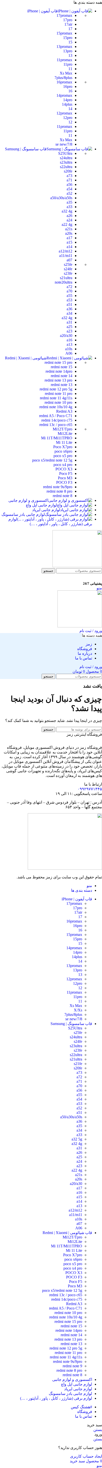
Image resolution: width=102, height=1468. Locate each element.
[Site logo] (77, 566)
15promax (64, 33)
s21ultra (66, 278)
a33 (69, 207)
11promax (64, 60)
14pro (67, 100)
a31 (69, 322)
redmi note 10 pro (58, 402)
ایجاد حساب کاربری (86, 1456)
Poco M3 (65, 478)
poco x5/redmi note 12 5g (52, 460)
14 (70, 109)
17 (70, 29)
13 (70, 55)
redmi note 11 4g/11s (56, 398)
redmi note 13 (61, 385)
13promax (64, 46)
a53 (69, 300)
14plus (67, 104)
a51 (69, 304)
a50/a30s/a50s (61, 198)
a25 (69, 327)
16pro (67, 86)
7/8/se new (63, 144)
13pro (67, 51)
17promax (64, 15)
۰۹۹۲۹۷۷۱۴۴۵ (89, 789)
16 (70, 91)
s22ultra (66, 167)
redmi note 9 (72, 1366)
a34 (69, 313)
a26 (69, 215)
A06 (68, 353)
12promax (64, 113)
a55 (69, 295)
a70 (69, 291)
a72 (69, 287)
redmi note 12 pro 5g (56, 389)
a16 (69, 340)
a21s (68, 229)
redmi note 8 (62, 496)
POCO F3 (64, 482)
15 (70, 42)
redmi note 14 (61, 376)
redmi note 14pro (59, 371)
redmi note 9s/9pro (57, 487)
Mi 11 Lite (64, 442)
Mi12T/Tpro (62, 429)
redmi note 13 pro (58, 380)
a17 (69, 238)
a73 (69, 176)
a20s (68, 233)
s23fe (68, 273)
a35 (69, 202)
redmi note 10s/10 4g (55, 407)
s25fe (68, 264)
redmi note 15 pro (58, 362)
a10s (68, 349)
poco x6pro (63, 451)
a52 (69, 193)
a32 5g (77, 1139)
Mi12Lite (65, 433)
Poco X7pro (62, 447)
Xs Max (66, 73)
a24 (69, 220)
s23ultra (66, 162)
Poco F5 (65, 473)
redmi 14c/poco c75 (56, 420)
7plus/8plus (63, 78)
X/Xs (78, 1010)
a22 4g (67, 224)
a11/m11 (65, 255)
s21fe (78, 1064)
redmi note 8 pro (59, 491)
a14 (69, 247)
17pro (67, 20)
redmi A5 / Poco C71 (55, 416)
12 (70, 122)
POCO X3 (63, 469)
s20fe (68, 171)
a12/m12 (65, 251)
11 (70, 69)
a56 (69, 184)
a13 (69, 344)
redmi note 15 (61, 367)
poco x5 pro (62, 456)
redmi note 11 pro (58, 393)
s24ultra (66, 158)
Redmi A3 (64, 411)
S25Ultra (65, 153)
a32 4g (67, 211)
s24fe (68, 269)
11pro (67, 64)
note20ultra (63, 282)
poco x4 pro (62, 465)
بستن (97, 1430)
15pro (67, 38)
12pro (67, 118)
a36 (69, 309)
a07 (69, 260)
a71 (69, 180)
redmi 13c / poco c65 (55, 425)
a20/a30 (66, 335)
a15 (69, 242)
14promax (64, 95)
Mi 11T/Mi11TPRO (56, 438)
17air (68, 24)
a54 (69, 189)
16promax (64, 82)
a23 (69, 331)
